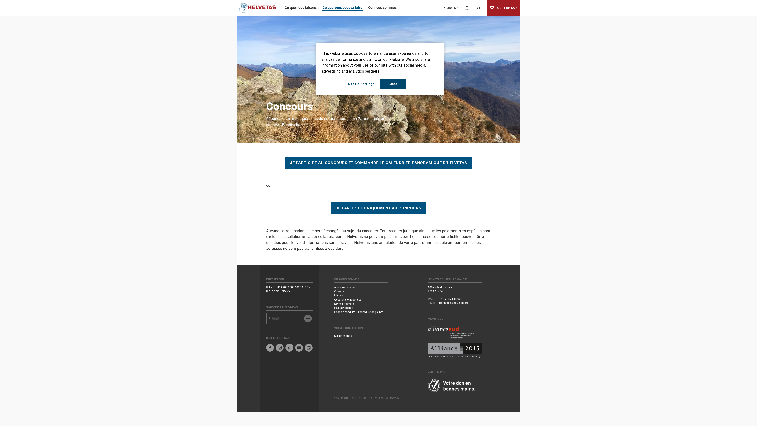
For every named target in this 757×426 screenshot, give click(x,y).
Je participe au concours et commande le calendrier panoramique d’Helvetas (378, 162)
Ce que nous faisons (301, 7)
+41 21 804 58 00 (450, 298)
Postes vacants (343, 308)
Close (393, 84)
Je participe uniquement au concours (378, 208)
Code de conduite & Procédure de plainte (358, 312)
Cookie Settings (361, 84)
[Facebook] (270, 348)
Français (450, 8)
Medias (338, 295)
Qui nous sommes (382, 7)
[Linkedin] (309, 348)
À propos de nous (344, 287)
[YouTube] (299, 348)
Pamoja (395, 398)
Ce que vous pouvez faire (342, 7)
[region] (380, 69)
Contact (339, 291)
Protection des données (356, 398)
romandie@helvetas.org (454, 303)
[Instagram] (280, 348)
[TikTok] (289, 348)
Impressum (381, 398)
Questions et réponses (347, 299)
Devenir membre (344, 303)
